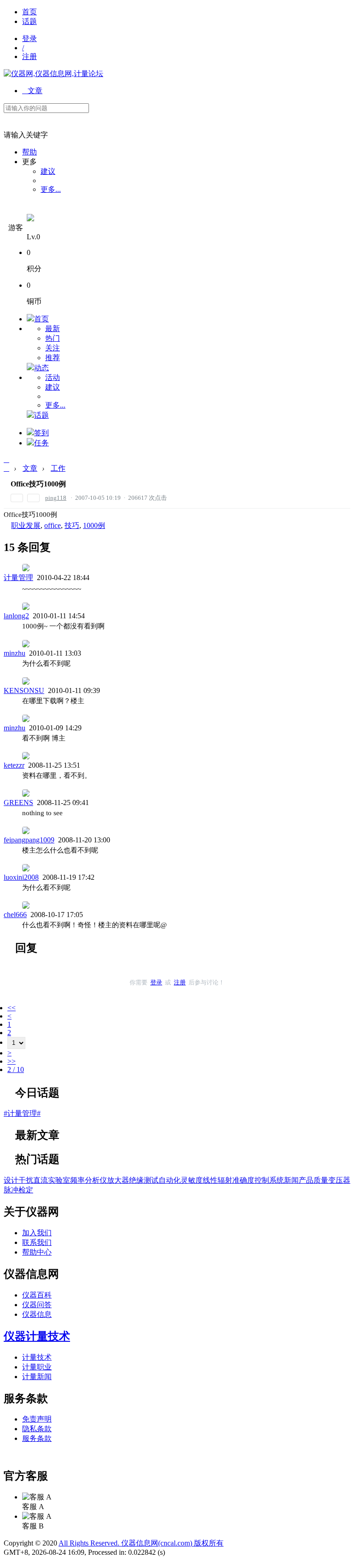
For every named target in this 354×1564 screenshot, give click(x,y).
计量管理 (18, 577)
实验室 (59, 1180)
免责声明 (37, 1419)
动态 (41, 368)
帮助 (29, 152)
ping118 (55, 497)
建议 (48, 171)
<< (11, 1008)
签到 (41, 433)
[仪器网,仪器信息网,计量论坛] (53, 73)
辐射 (225, 1180)
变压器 (339, 1180)
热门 (52, 338)
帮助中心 (37, 1252)
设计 (11, 1180)
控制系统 (269, 1180)
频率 (77, 1180)
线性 (210, 1180)
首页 (29, 12)
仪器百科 (37, 1295)
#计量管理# (22, 1113)
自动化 (170, 1180)
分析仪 (96, 1180)
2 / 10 (15, 1069)
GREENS (18, 802)
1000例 (94, 525)
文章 (32, 91)
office (52, 525)
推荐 (52, 357)
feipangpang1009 (29, 840)
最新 (52, 328)
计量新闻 (37, 1376)
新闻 (291, 1180)
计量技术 (37, 1357)
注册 (29, 56)
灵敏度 (192, 1180)
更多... (51, 189)
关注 (52, 348)
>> (11, 1061)
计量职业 (37, 1367)
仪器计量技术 (37, 1336)
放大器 (118, 1180)
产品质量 (313, 1180)
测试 (151, 1180)
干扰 (25, 1180)
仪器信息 (37, 1314)
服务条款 (37, 1438)
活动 (52, 377)
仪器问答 (37, 1305)
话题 (29, 21)
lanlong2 (16, 616)
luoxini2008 (21, 877)
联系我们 (37, 1242)
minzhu (14, 653)
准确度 (243, 1180)
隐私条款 (37, 1429)
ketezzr (14, 765)
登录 (29, 38)
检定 (25, 1190)
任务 (41, 443)
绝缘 (136, 1180)
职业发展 (26, 525)
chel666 (15, 914)
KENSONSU (24, 690)
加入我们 (37, 1233)
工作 (58, 468)
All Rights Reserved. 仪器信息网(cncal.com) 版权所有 (141, 1543)
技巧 (72, 525)
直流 (40, 1180)
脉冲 (11, 1190)
